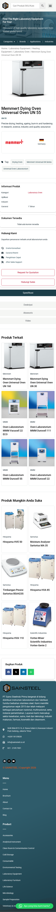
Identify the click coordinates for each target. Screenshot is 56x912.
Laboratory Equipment (19, 48)
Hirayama (7, 537)
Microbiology (8, 893)
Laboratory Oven (21, 51)
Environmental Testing (12, 867)
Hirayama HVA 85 (40, 589)
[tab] (28, 293)
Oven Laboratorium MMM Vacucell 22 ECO (13, 430)
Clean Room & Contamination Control (18, 848)
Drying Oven (17, 162)
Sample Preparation (11, 899)
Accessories (8, 835)
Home (4, 48)
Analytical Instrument (12, 842)
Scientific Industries (38, 633)
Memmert (7, 374)
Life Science (8, 887)
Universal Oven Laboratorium (16, 169)
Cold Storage (8, 855)
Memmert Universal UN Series (39, 162)
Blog (5, 815)
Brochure (6, 796)
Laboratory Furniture (11, 880)
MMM (5, 422)
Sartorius (34, 537)
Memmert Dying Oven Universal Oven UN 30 (41, 382)
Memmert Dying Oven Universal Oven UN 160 (14, 382)
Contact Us (7, 808)
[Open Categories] (14, 41)
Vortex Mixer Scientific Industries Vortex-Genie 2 (41, 642)
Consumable (8, 861)
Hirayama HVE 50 (12, 541)
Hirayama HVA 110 (13, 638)
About (5, 802)
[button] (50, 6)
